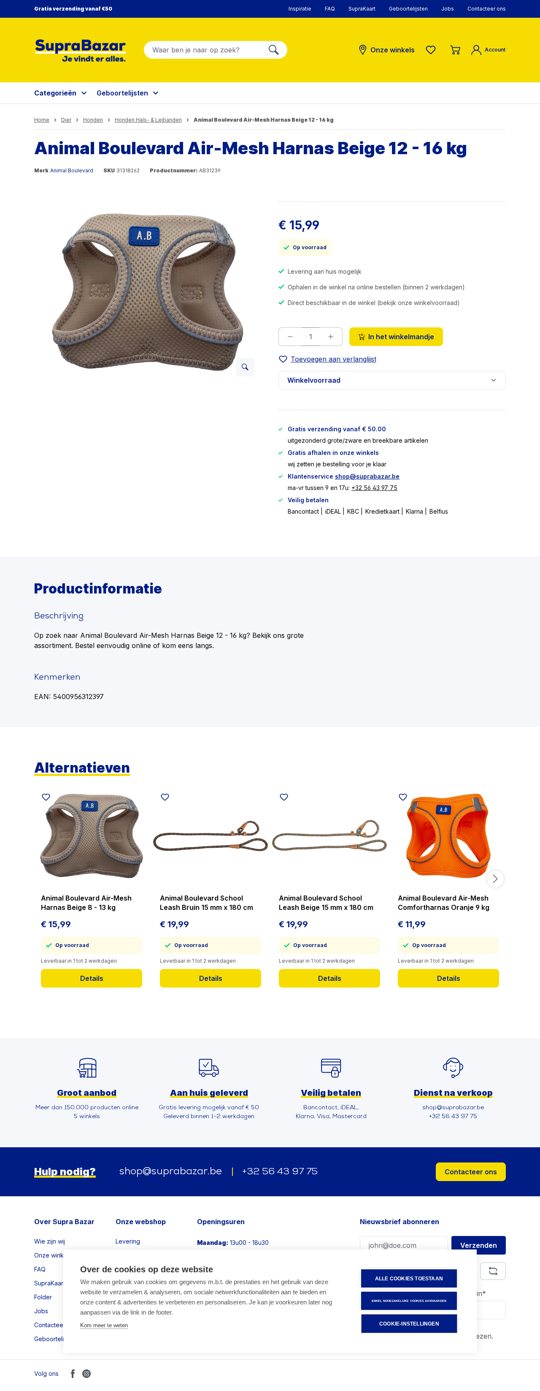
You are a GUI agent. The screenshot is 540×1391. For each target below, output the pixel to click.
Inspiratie (300, 8)
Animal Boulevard (71, 170)
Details (91, 978)
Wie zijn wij (49, 1241)
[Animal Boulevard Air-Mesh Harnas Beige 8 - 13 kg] (91, 836)
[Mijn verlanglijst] (432, 50)
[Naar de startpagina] (80, 50)
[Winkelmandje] (455, 50)
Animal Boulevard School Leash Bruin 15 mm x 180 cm (206, 903)
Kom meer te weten (104, 1325)
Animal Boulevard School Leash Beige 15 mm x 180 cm (326, 903)
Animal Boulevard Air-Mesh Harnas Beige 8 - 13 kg (86, 903)
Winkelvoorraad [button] (313, 380)
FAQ (330, 8)
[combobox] (202, 50)
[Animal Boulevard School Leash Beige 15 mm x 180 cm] (329, 836)
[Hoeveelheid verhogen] (331, 336)
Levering (128, 1241)
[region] (148, 292)
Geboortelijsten (408, 8)
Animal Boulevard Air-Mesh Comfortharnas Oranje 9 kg (443, 903)
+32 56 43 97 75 (374, 487)
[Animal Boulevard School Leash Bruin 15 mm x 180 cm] (210, 836)
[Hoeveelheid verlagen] (290, 336)
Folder (43, 1297)
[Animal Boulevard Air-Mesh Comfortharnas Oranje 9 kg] (448, 836)
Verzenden (478, 1245)
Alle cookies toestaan (409, 1279)
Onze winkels (53, 1255)
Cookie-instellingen (409, 1324)
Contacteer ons (486, 8)
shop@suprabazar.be (367, 476)
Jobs (447, 8)
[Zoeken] (273, 50)
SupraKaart (361, 8)
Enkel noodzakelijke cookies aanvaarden (409, 1300)
